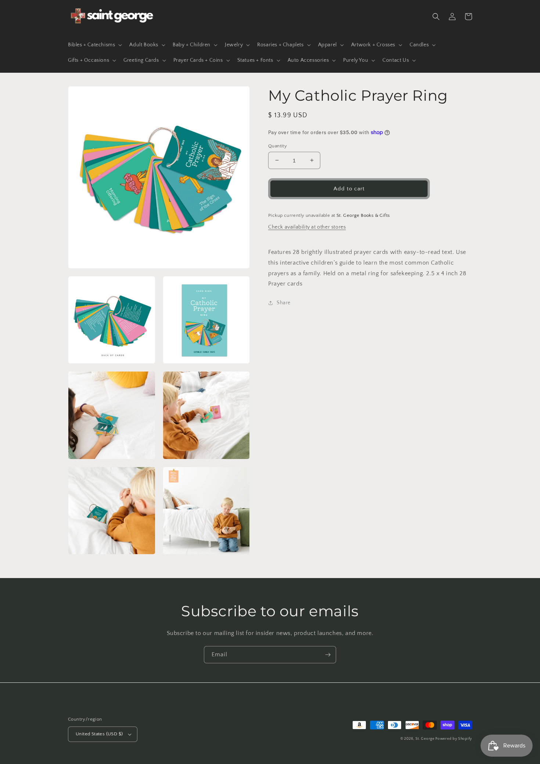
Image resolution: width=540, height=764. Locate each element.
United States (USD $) (99, 733)
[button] (94, 45)
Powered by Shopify (453, 739)
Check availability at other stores (307, 227)
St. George (425, 739)
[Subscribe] (328, 654)
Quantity (277, 145)
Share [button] (284, 303)
